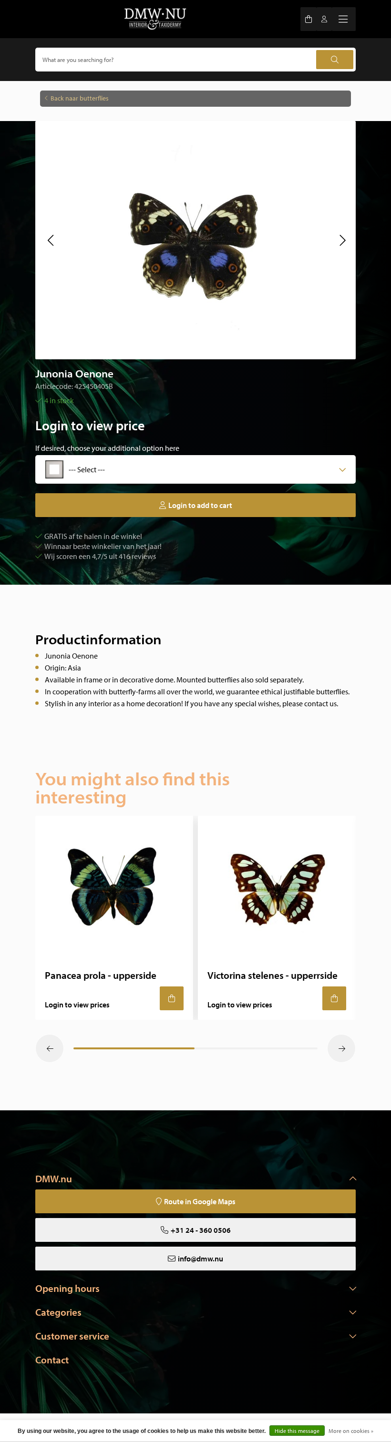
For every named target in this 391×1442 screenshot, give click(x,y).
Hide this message (297, 1430)
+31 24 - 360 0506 (201, 1230)
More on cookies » (351, 1430)
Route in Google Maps (200, 1201)
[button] (50, 240)
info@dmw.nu (200, 1258)
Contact (52, 1359)
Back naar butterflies (80, 98)
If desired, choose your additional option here (107, 448)
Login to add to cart (200, 505)
